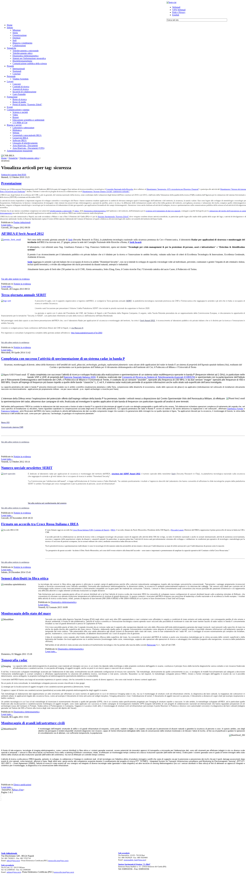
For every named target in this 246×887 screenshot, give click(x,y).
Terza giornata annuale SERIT (23, 295)
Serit (70, 239)
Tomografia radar (14, 660)
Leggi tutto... (7, 225)
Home (4, 158)
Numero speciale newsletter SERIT (26, 468)
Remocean (151, 645)
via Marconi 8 (77, 328)
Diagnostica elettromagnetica (63, 602)
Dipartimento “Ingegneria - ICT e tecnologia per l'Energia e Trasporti (173, 189)
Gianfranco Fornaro (235, 409)
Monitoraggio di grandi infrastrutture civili (33, 723)
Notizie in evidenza (22, 284)
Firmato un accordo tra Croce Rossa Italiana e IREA (39, 524)
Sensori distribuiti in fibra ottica (24, 578)
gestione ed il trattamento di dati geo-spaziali (163, 211)
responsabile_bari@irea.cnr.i (135, 860)
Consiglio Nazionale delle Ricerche (119, 189)
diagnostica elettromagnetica (95, 211)
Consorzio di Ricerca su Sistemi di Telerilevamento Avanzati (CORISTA (158, 377)
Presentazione (11, 183)
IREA (113, 530)
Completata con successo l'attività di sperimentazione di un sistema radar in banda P (63, 358)
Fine (21, 790)
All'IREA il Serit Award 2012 (22, 233)
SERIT (129, 301)
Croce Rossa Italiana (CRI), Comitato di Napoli (91, 530)
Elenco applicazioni (22, 784)
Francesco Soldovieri (10, 411)
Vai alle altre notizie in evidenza (15, 279)
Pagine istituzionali (22, 222)
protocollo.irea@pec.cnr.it (58, 860)
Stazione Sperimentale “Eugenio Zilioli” (113, 216)
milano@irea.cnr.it (14, 872)
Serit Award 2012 (147, 321)
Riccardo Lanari (177, 530)
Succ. (16, 790)
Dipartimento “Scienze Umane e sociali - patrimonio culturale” (106, 191)
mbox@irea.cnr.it (13, 860)
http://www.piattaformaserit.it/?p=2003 (86, 333)
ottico (76, 211)
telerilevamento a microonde (61, 211)
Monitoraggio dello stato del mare (26, 613)
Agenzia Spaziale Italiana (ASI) (80, 377)
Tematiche (13, 158)
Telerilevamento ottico (29, 158)
